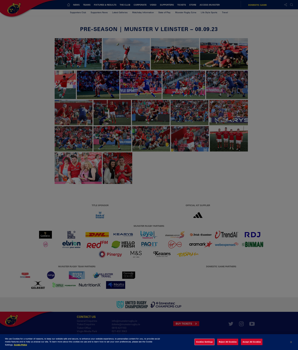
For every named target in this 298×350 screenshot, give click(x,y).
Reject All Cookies (228, 342)
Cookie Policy (20, 344)
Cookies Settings (204, 342)
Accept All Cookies (252, 342)
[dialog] (149, 342)
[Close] (291, 342)
